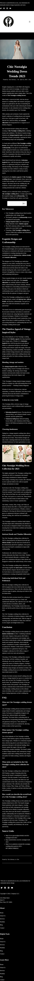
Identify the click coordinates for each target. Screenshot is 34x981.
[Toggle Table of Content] (23, 203)
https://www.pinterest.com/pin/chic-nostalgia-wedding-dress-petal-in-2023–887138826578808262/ (18, 846)
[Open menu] (30, 22)
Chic (30, 79)
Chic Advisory (11, 859)
